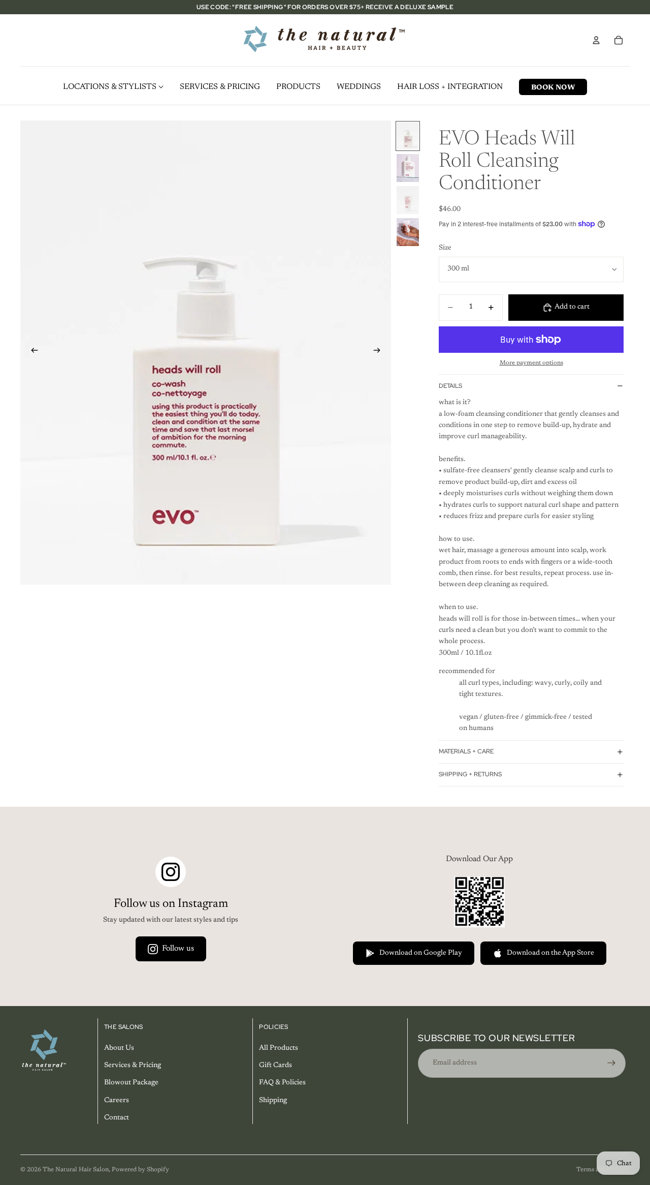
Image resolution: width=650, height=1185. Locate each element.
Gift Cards (275, 1065)
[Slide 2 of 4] (408, 168)
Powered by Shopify (140, 1170)
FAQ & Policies (282, 1083)
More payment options (531, 363)
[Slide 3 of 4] (408, 200)
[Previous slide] (31, 352)
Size (445, 248)
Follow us (178, 949)
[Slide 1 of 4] (408, 136)
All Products (278, 1048)
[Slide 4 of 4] (408, 232)
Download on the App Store (550, 953)
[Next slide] (380, 352)
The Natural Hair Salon (76, 1170)
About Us (119, 1048)
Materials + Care (466, 751)
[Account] (596, 40)
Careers (116, 1100)
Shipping (273, 1100)
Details (450, 386)
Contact (116, 1117)
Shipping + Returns (470, 774)
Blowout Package (131, 1083)
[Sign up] (611, 1063)
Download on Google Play (420, 953)
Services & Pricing (132, 1065)
